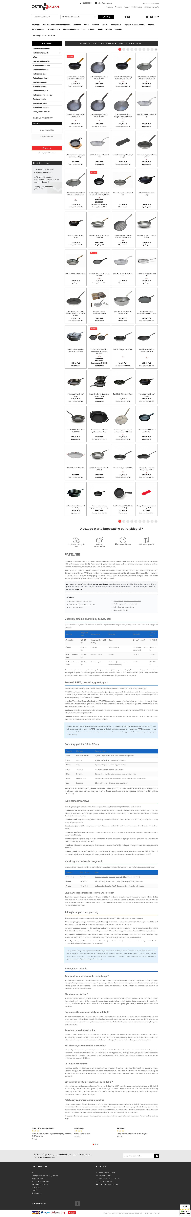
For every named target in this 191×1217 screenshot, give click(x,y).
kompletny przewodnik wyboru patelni (78, 578)
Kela (113, 881)
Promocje (118, 7)
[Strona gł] (45, 6)
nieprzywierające (114, 564)
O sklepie (109, 7)
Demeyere (120, 886)
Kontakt (126, 7)
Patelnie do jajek (40, 103)
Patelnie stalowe (40, 82)
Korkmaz (112, 877)
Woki (35, 57)
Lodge (109, 886)
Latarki (86, 24)
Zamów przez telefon (152, 7)
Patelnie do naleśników (42, 95)
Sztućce (109, 29)
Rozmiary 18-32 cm (76, 607)
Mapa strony (37, 1178)
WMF (114, 886)
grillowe (155, 564)
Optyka (104, 24)
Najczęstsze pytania (121, 610)
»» (156, 49)
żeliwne (130, 564)
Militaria (151, 24)
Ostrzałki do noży (53, 29)
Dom (83, 29)
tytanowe (68, 566)
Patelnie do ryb (70, 845)
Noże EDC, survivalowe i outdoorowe (56, 24)
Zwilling (118, 881)
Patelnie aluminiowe (41, 61)
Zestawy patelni (39, 99)
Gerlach (98, 877)
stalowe (124, 564)
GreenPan (68, 706)
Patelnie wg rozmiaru (42, 49)
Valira (124, 877)
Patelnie (91, 29)
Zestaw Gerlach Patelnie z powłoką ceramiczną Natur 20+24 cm (99, 351)
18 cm (92, 566)
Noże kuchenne (38, 29)
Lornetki (95, 24)
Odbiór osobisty (136, 7)
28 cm (108, 566)
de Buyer (98, 886)
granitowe (147, 564)
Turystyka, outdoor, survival (134, 24)
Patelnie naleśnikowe (73, 819)
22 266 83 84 (87, 3)
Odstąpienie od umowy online (45, 1176)
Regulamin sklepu (40, 1184)
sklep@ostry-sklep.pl (105, 3)
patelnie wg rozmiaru (102, 1116)
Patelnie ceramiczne (41, 65)
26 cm (103, 566)
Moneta (108, 881)
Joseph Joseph (138, 886)
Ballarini (102, 881)
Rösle (133, 881)
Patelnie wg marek (40, 53)
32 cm (113, 566)
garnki (137, 1116)
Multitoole (77, 24)
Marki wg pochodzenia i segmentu (126, 604)
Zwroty (35, 1190)
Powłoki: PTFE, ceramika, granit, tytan (82, 604)
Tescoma (104, 877)
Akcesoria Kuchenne (71, 29)
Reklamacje (37, 1193)
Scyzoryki (36, 24)
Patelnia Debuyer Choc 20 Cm (123, 349)
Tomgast (119, 877)
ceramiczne (139, 564)
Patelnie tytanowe (40, 91)
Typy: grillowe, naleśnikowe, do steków (127, 601)
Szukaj (107, 17)
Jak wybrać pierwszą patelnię (124, 607)
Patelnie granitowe (41, 78)
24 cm (98, 566)
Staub (104, 886)
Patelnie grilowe (39, 74)
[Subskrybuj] (156, 1156)
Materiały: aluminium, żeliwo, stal (80, 601)
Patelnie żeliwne (39, 86)
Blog (34, 1173)
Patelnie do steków (41, 107)
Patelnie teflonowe (40, 70)
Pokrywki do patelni (41, 112)
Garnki (100, 29)
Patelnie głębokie (71, 838)
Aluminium (70, 640)
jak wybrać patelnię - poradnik (105, 578)
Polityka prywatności (41, 1181)
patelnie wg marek (126, 867)
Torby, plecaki (115, 24)
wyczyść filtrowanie (48, 153)
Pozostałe (118, 29)
